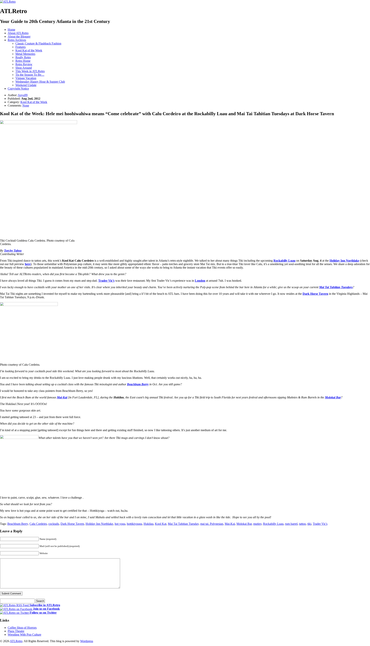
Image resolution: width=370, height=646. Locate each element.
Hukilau (148, 523)
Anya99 (23, 95)
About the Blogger (19, 36)
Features (20, 47)
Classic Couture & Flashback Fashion (38, 43)
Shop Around (23, 67)
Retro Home (22, 60)
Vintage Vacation (25, 78)
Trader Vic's (320, 523)
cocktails (53, 523)
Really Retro (23, 57)
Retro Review (23, 64)
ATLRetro (16, 641)
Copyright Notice (18, 88)
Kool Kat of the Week (28, 50)
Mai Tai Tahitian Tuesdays (336, 287)
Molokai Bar (333, 397)
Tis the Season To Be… (29, 74)
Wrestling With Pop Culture (24, 634)
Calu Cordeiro (38, 523)
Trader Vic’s (106, 280)
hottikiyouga (134, 523)
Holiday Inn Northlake (99, 523)
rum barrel (291, 523)
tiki (309, 523)
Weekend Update (25, 85)
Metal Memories (25, 53)
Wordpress (86, 641)
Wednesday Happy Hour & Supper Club (40, 81)
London (200, 280)
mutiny (257, 523)
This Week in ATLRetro (30, 71)
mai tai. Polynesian (211, 523)
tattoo (302, 523)
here (28, 264)
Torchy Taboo (13, 250)
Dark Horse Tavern (315, 293)
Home (11, 29)
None (25, 105)
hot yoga (120, 523)
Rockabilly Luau (284, 260)
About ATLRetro (18, 33)
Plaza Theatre (16, 631)
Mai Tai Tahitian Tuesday (183, 523)
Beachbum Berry (138, 384)
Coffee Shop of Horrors (22, 627)
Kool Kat (160, 523)
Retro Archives (17, 40)
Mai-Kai (62, 397)
